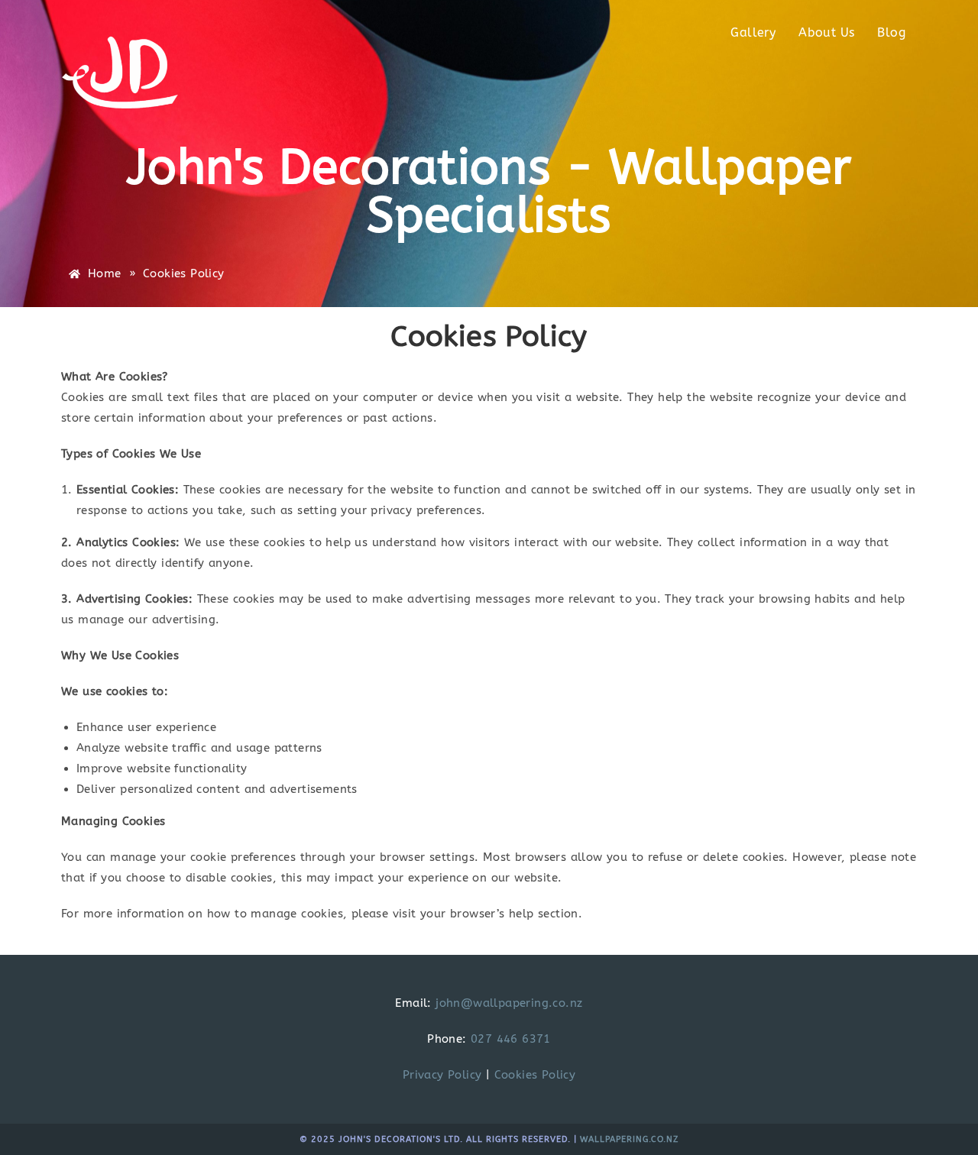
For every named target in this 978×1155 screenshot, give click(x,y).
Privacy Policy (442, 1075)
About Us (826, 32)
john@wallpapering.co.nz (509, 1003)
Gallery (753, 32)
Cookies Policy (535, 1075)
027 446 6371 (511, 1039)
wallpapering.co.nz (629, 1139)
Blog (891, 32)
